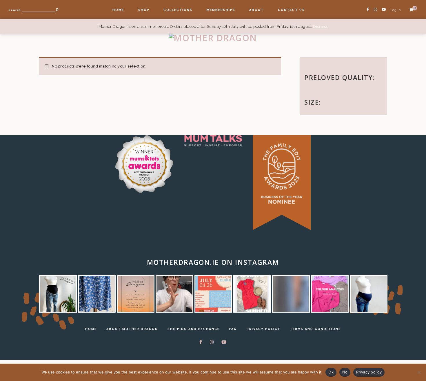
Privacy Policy (263, 329)
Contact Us (291, 10)
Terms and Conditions (315, 329)
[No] (419, 372)
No (345, 372)
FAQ (233, 329)
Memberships (221, 10)
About (256, 10)
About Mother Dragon (132, 329)
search (15, 10)
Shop (144, 10)
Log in (395, 10)
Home (118, 10)
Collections (177, 10)
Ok (331, 372)
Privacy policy (369, 372)
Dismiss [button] (320, 26)
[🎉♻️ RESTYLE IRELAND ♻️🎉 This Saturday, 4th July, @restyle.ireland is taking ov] (213, 294)
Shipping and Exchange (194, 329)
